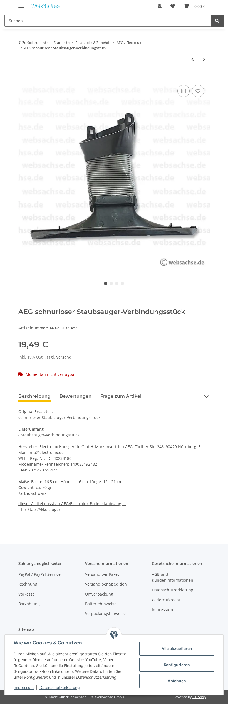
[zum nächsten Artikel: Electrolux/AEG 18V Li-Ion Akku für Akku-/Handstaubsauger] (204, 59)
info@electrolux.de (46, 452)
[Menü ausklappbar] (21, 3)
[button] (159, 6)
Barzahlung (29, 603)
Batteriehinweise (101, 603)
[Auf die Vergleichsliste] (183, 91)
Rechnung (27, 584)
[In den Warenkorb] (22, 77)
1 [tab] (105, 283)
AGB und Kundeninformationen (172, 577)
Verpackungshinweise (105, 613)
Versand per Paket (102, 574)
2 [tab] (111, 283)
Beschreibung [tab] (34, 396)
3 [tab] (116, 283)
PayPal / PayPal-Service (39, 574)
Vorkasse (26, 594)
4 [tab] (122, 283)
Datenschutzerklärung (59, 687)
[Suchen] (217, 21)
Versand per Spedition (106, 584)
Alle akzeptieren (177, 648)
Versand (63, 357)
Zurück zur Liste (35, 42)
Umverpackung (99, 594)
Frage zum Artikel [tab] (121, 396)
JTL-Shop (199, 697)
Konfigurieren (177, 664)
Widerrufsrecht (166, 599)
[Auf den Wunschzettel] (198, 91)
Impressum (24, 687)
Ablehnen (177, 680)
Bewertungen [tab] (75, 396)
